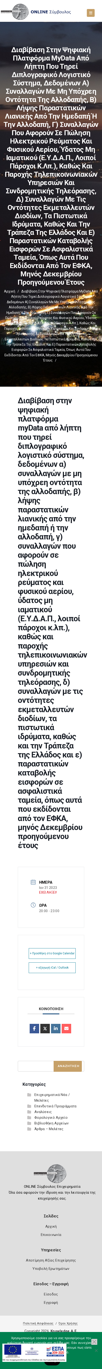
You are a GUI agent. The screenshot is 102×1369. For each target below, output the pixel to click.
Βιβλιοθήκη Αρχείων (51, 1123)
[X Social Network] (45, 1028)
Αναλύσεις (43, 1112)
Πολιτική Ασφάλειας (38, 1323)
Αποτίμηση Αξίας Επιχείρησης (51, 1260)
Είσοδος (51, 1294)
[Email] (66, 1028)
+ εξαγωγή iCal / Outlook (52, 967)
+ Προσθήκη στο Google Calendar (52, 953)
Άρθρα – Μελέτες (49, 1129)
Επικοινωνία (51, 1235)
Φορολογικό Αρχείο (51, 1117)
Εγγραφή (51, 1302)
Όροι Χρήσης (68, 1323)
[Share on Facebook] (34, 1028)
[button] (94, 1342)
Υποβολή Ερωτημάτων (50, 1269)
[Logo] (51, 1175)
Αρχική (9, 291)
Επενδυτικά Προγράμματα (55, 1106)
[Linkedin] (55, 1028)
